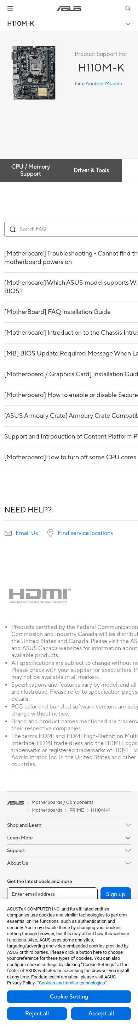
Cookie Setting (69, 996)
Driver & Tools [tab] (91, 170)
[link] (69, 8)
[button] (10, 8)
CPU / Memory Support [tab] (30, 170)
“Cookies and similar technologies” (72, 982)
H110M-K (20, 24)
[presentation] (8, 533)
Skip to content (4, 21)
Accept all (101, 1013)
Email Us (27, 533)
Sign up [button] (115, 894)
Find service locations (85, 533)
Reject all (37, 1013)
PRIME (76, 810)
